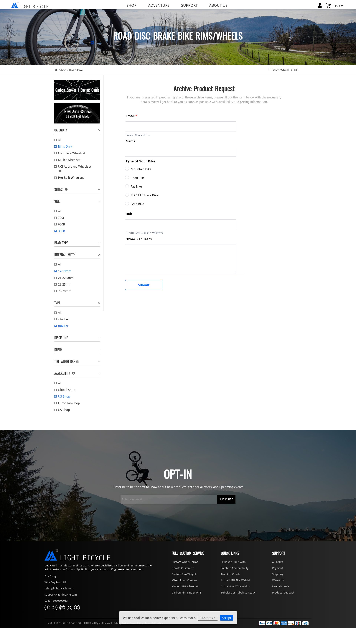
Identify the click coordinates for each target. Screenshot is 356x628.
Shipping (277, 574)
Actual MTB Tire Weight (235, 580)
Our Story (50, 576)
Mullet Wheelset (69, 160)
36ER (61, 231)
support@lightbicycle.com (60, 594)
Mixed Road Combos (184, 580)
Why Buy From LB (55, 582)
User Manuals (280, 586)
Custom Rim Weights (184, 574)
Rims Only (65, 146)
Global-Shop (66, 390)
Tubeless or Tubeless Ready (238, 592)
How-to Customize (183, 568)
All (59, 140)
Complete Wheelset (71, 153)
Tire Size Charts (230, 574)
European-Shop (69, 403)
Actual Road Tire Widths (236, 586)
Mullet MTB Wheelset (185, 586)
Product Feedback (283, 592)
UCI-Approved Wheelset (74, 166)
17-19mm (64, 271)
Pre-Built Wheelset (71, 178)
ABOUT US (218, 5)
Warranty (278, 580)
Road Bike (76, 70)
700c (61, 218)
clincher (63, 319)
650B (61, 224)
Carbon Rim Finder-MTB (187, 592)
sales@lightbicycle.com (58, 588)
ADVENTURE (158, 5)
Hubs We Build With (233, 562)
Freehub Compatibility (234, 568)
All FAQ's (277, 562)
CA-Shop (64, 410)
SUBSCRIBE (226, 499)
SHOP (131, 5)
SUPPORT (189, 5)
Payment (277, 568)
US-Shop (64, 396)
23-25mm (64, 284)
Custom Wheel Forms (185, 562)
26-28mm (64, 291)
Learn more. (187, 618)
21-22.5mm (66, 278)
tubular (63, 326)
